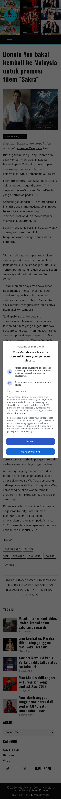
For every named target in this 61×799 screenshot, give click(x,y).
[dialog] (30, 399)
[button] (30, 391)
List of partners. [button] (20, 413)
